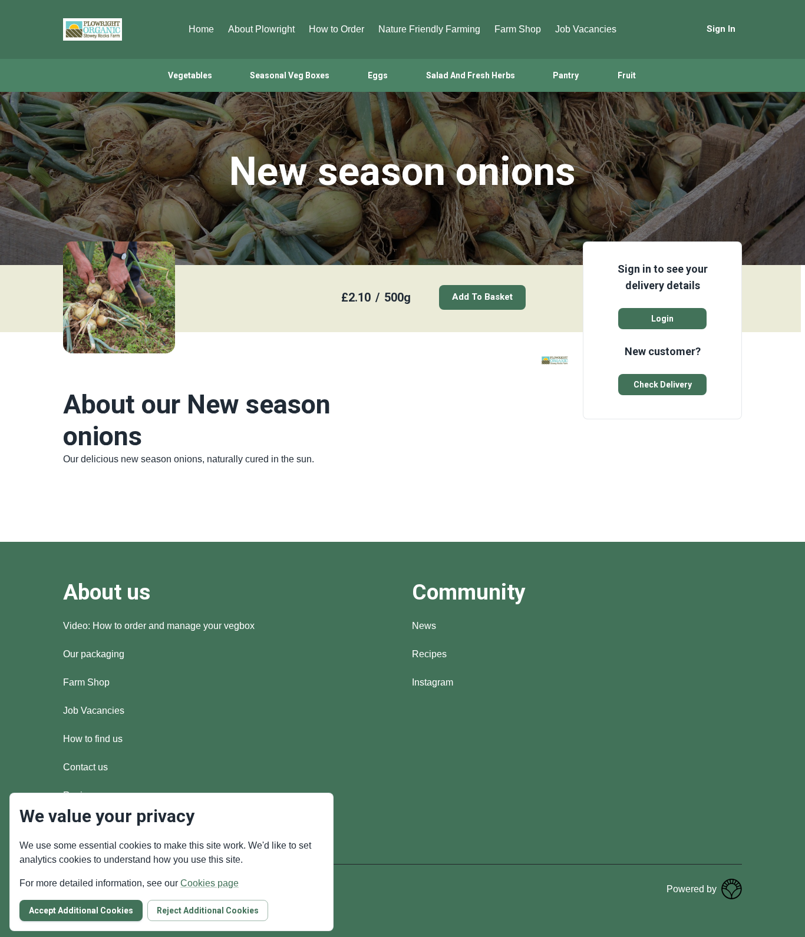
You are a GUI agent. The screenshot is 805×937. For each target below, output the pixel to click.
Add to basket (482, 297)
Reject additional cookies (208, 910)
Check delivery (663, 384)
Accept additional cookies (81, 910)
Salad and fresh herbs (470, 75)
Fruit (627, 75)
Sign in (721, 29)
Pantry (566, 75)
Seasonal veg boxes (289, 75)
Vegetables (190, 75)
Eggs (378, 75)
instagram (432, 682)
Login (662, 318)
